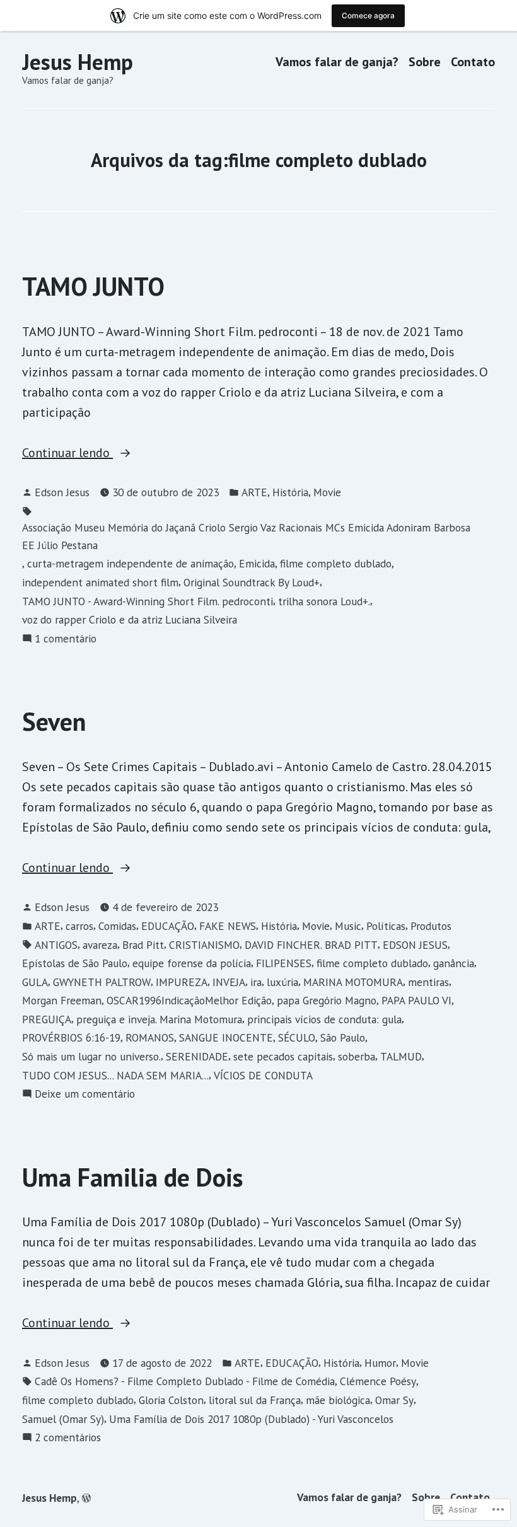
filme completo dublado (336, 563)
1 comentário (65, 638)
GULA (35, 982)
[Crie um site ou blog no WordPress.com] (86, 1497)
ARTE (254, 492)
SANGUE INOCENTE (226, 1037)
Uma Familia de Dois (132, 1177)
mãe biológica (338, 1400)
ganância (453, 963)
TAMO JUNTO (93, 286)
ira (256, 982)
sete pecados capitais (283, 1056)
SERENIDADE (197, 1056)
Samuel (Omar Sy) (63, 1419)
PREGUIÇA (46, 1019)
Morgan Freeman (62, 1000)
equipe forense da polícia (191, 963)
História (290, 492)
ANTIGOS (56, 945)
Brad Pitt (143, 945)
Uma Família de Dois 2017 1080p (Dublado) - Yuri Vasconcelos (251, 1419)
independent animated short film (100, 582)
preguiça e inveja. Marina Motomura (159, 1019)
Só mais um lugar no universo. (91, 1056)
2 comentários (68, 1437)
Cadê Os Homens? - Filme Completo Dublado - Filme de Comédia (185, 1381)
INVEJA (228, 982)
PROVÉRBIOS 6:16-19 (71, 1037)
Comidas (117, 926)
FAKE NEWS (227, 926)
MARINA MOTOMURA (353, 982)
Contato (473, 62)
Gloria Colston (171, 1400)
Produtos (430, 926)
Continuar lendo (67, 453)
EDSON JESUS (415, 945)
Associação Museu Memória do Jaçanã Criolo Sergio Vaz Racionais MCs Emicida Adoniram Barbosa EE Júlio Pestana (246, 536)
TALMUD (401, 1056)
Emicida (257, 563)
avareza (100, 945)
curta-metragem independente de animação (130, 563)
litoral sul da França (255, 1400)
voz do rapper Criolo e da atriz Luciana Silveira (129, 619)
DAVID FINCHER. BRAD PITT (311, 945)
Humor (380, 1363)
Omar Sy (394, 1400)
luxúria (282, 982)
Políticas (385, 926)
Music (348, 926)
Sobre (425, 62)
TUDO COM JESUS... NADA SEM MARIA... (115, 1075)
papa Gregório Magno (326, 1000)
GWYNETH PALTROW (102, 982)
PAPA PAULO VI (416, 1000)
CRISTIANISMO (204, 945)
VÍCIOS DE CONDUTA (263, 1075)
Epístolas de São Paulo (74, 963)
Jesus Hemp (77, 61)
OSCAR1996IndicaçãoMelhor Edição (189, 1000)
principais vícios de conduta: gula (324, 1019)
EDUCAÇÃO (167, 926)
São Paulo (342, 1037)
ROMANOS (149, 1037)
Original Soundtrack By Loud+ (251, 582)
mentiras (428, 982)
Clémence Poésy (378, 1381)
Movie (327, 492)
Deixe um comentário (85, 1094)
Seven (54, 721)
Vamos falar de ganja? (337, 62)
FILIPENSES (283, 963)
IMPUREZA (181, 982)
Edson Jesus (62, 492)
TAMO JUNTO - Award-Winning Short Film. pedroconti (147, 601)
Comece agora (368, 15)
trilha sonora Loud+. (324, 601)
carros (79, 926)
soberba (356, 1056)
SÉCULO (296, 1037)
